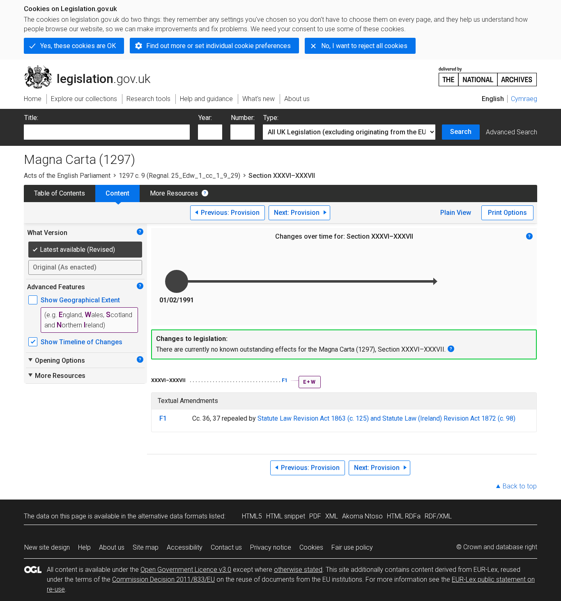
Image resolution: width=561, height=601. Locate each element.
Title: (31, 118)
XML (331, 516)
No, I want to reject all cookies (364, 46)
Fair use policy (352, 547)
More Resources (174, 193)
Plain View (455, 212)
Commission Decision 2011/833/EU (163, 579)
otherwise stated (298, 569)
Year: (205, 118)
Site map (146, 547)
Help (84, 547)
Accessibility (184, 547)
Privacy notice (270, 547)
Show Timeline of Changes (81, 342)
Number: (243, 118)
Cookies (311, 547)
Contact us (226, 547)
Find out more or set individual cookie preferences (218, 46)
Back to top (520, 486)
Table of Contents (59, 193)
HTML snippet (285, 516)
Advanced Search (511, 132)
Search (460, 132)
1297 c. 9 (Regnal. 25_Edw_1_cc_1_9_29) (179, 176)
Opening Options (56, 360)
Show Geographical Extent (80, 300)
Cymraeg (524, 99)
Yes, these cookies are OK (78, 46)
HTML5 (252, 516)
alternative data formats (172, 516)
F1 (284, 380)
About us (111, 547)
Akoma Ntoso (362, 516)
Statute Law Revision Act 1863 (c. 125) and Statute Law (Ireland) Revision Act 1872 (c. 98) (386, 418)
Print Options (507, 212)
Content (117, 193)
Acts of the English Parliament (67, 176)
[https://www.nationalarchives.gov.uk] (488, 73)
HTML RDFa (404, 516)
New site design (47, 547)
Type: (270, 118)
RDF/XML (438, 516)
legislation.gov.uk (92, 69)
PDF (315, 516)
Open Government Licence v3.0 (185, 569)
